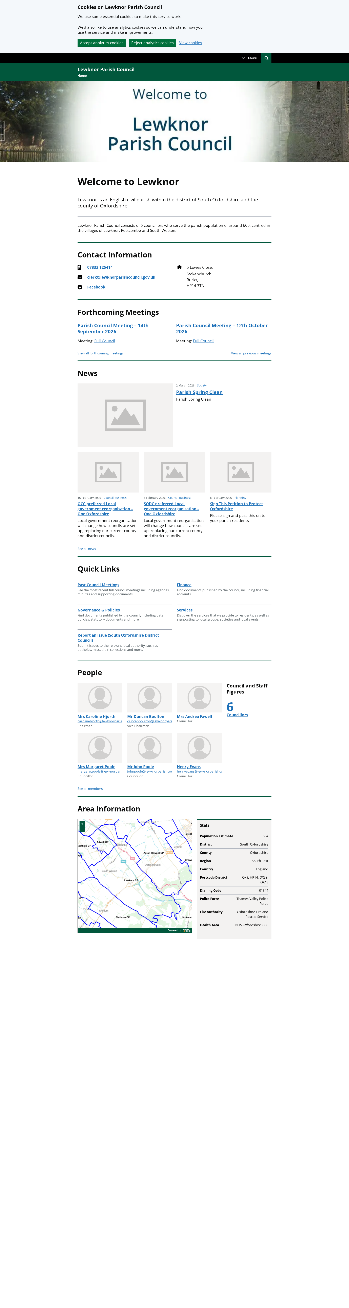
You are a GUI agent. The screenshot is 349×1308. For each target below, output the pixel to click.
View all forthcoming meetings (101, 353)
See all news (87, 549)
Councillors (237, 715)
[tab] (249, 58)
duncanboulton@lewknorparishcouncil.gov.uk (162, 721)
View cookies (190, 43)
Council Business (115, 498)
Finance (184, 584)
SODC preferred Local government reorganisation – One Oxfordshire (171, 509)
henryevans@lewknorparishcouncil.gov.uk (209, 771)
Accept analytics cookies (101, 42)
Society (202, 385)
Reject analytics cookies (152, 42)
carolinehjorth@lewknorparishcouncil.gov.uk (112, 721)
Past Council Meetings (98, 584)
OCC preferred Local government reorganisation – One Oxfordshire (105, 509)
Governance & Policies (99, 610)
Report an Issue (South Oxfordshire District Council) (118, 638)
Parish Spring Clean (199, 392)
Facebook (96, 287)
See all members (90, 788)
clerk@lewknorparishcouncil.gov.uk (121, 277)
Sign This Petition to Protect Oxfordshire (236, 506)
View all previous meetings (251, 353)
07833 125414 (100, 267)
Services (184, 610)
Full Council (104, 341)
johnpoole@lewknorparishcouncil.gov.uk (158, 771)
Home (82, 75)
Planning (240, 498)
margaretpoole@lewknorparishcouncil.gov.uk (112, 771)
